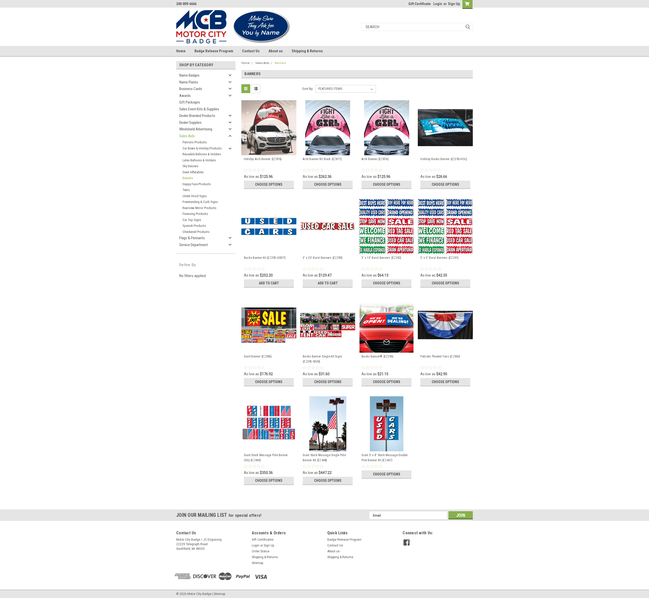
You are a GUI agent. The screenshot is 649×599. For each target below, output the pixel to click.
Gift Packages (189, 102)
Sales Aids (187, 136)
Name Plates (188, 82)
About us (275, 51)
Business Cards (190, 89)
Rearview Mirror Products (199, 208)
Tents (186, 190)
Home (181, 51)
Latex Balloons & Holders (199, 160)
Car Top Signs (192, 220)
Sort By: (307, 89)
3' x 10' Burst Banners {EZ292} (381, 258)
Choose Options (268, 184)
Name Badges (189, 75)
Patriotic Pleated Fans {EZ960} (440, 356)
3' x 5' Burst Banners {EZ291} (439, 258)
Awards (185, 95)
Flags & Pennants (192, 238)
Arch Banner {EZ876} (375, 159)
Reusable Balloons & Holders (202, 154)
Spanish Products (194, 226)
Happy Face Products (197, 184)
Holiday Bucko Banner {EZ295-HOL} (443, 159)
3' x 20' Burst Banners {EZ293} (322, 258)
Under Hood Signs (195, 196)
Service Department (193, 245)
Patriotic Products (195, 142)
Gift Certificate (419, 4)
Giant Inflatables (193, 172)
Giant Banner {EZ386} (258, 356)
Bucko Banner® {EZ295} (377, 356)
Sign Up (454, 4)
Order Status (260, 551)
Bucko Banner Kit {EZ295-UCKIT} (265, 258)
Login (437, 4)
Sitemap (257, 563)
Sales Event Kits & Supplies (199, 109)
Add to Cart (269, 283)
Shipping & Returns (307, 51)
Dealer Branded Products (197, 115)
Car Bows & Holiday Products (202, 148)
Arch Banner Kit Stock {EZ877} (322, 159)
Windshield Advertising (195, 129)
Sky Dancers (190, 166)
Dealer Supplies (190, 122)
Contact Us (251, 51)
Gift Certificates (263, 539)
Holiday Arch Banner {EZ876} (263, 159)
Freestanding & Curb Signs (200, 202)
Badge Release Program (213, 51)
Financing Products (195, 214)
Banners (188, 178)
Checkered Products (196, 232)
